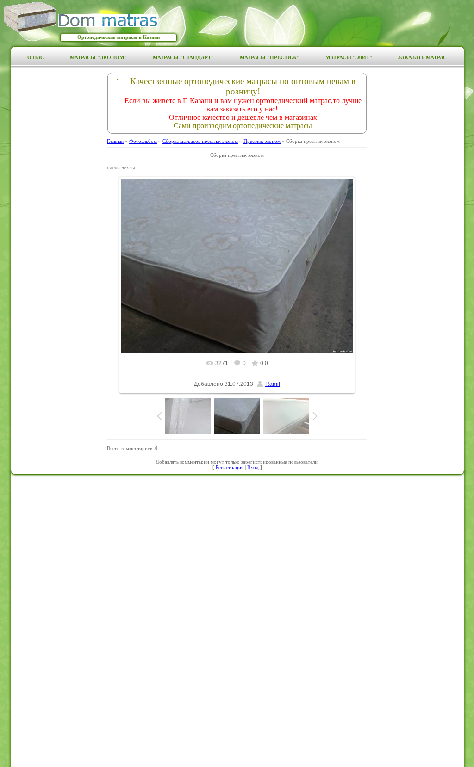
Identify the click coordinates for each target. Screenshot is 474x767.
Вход (253, 467)
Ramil (272, 384)
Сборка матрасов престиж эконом (200, 141)
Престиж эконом (262, 141)
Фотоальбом (143, 141)
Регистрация (229, 467)
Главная (115, 141)
